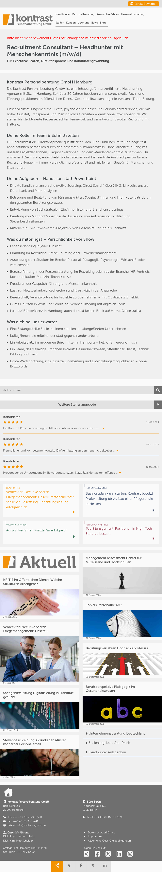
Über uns (83, 22)
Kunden (71, 22)
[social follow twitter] (108, 854)
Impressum (95, 836)
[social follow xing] (86, 854)
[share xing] (69, 866)
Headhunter (63, 14)
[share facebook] (81, 866)
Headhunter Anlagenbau (107, 752)
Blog (103, 22)
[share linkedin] (105, 866)
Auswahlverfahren (107, 14)
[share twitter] (93, 866)
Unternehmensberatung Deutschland (117, 733)
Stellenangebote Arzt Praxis (110, 743)
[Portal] (28, 20)
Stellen (60, 22)
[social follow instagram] (130, 854)
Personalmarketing (132, 14)
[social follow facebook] (97, 854)
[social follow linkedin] (119, 854)
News (94, 22)
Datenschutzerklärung (101, 832)
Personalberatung (83, 14)
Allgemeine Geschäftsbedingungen (109, 840)
